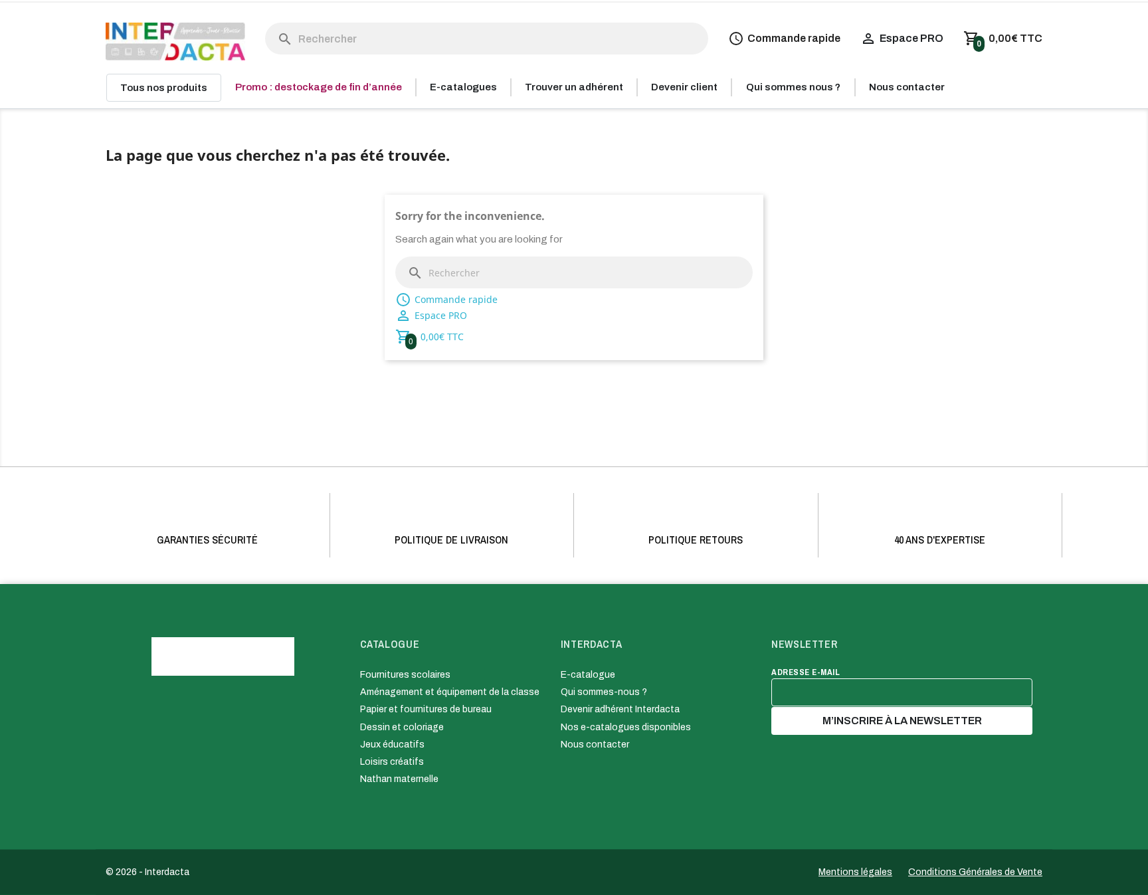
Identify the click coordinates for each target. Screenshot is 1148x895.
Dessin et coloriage (402, 727)
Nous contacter (595, 744)
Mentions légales (855, 872)
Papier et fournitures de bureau (426, 709)
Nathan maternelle (399, 779)
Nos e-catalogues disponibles (626, 727)
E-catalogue (588, 675)
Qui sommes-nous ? (604, 692)
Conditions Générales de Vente (975, 872)
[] (272, 26)
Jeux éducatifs (392, 744)
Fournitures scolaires (405, 675)
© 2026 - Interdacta (147, 872)
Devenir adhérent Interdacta (620, 709)
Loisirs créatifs (392, 762)
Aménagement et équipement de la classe (449, 692)
